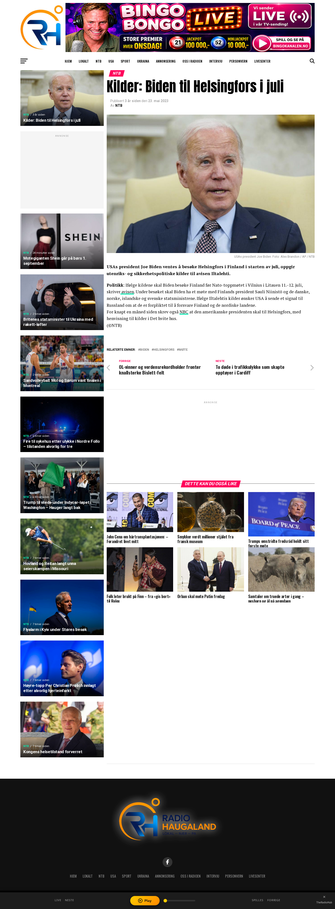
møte (183, 349)
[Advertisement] (62, 172)
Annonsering (166, 61)
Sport (125, 61)
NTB (99, 61)
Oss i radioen (192, 61)
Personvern (238, 61)
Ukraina (143, 61)
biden (144, 349)
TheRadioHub (324, 902)
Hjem (68, 61)
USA (111, 61)
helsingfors (164, 349)
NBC (184, 312)
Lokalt (84, 61)
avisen (127, 291)
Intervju (215, 61)
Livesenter (262, 61)
